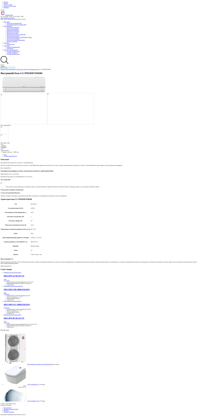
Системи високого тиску (13, 51)
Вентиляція (7, 22)
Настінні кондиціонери (13, 36)
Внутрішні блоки (34, 69)
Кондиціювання (8, 26)
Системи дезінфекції (12, 52)
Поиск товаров (3, 65)
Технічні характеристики (10, 156)
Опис (5, 154)
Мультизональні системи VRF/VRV (16, 34)
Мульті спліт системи (12, 33)
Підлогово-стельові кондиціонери (16, 40)
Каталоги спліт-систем (10, 6)
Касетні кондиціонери (13, 29)
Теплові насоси (11, 44)
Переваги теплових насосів (11, 409)
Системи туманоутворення (11, 50)
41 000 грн (6, 294)
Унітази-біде (10, 48)
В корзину (3, 147)
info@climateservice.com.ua (8, 18)
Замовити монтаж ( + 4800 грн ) (10, 152)
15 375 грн (6, 280)
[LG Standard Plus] (24, 92)
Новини (6, 3)
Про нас (6, 2)
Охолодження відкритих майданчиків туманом (19, 37)
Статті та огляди (8, 4)
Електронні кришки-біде (13, 47)
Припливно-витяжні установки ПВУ (16, 24)
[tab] (101, 154)
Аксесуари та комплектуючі (14, 23)
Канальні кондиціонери (13, 27)
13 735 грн (6, 323)
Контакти (6, 7)
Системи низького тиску (13, 54)
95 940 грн (6, 307)
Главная (3, 69)
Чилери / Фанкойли (12, 41)
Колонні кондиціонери (13, 30)
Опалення (6, 43)
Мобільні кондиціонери (13, 31)
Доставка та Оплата (9, 412)
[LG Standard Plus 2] (70, 124)
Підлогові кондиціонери (13, 38)
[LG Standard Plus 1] (24, 124)
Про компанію (7, 407)
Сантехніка (7, 45)
